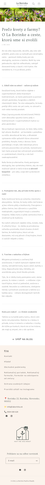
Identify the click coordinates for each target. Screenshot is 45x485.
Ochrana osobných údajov (17, 384)
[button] (5, 4)
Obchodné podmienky (15, 367)
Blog (6, 351)
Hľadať (7, 361)
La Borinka (19, 481)
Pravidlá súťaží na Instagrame (19, 389)
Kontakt (8, 356)
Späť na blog (24, 339)
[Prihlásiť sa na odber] (36, 461)
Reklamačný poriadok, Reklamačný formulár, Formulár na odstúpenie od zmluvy (21, 375)
